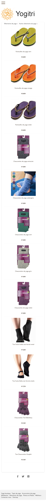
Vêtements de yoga (10, 24)
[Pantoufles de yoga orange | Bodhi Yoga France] (23, 86)
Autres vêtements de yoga (27, 24)
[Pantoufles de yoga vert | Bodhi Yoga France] (23, 49)
